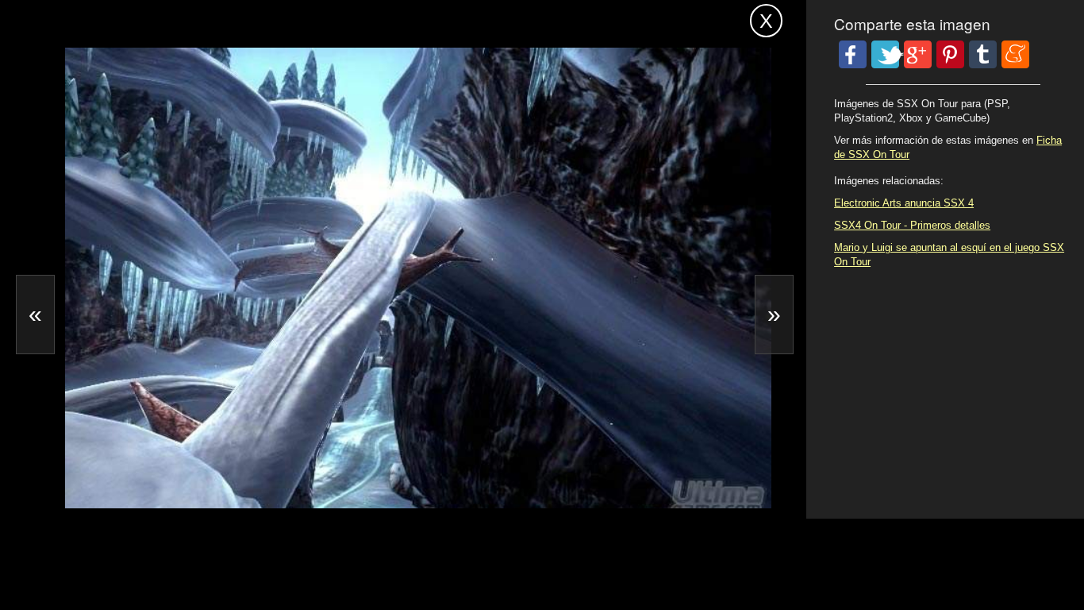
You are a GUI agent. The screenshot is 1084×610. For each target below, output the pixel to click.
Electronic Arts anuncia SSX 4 (904, 203)
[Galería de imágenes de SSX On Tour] (175, 459)
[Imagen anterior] (35, 314)
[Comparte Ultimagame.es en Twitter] (885, 54)
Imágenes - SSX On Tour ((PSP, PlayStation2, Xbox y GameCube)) (305, 18)
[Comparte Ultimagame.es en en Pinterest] (950, 54)
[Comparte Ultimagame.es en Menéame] (1015, 54)
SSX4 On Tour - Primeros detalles (912, 225)
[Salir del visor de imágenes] (766, 20)
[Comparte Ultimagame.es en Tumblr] (983, 54)
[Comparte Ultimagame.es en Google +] (918, 54)
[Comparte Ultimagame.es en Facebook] (853, 54)
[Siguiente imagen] (774, 314)
